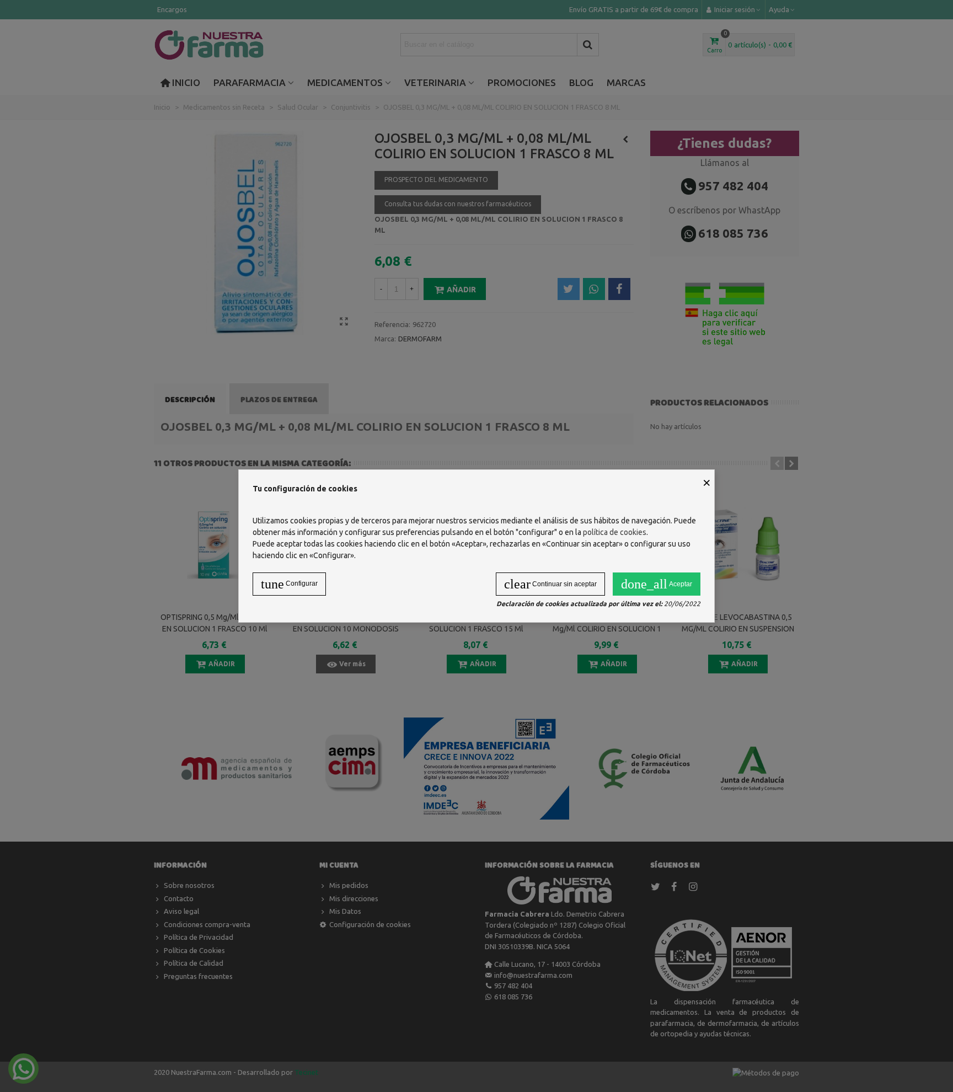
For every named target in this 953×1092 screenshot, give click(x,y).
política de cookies (614, 532)
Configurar (289, 584)
